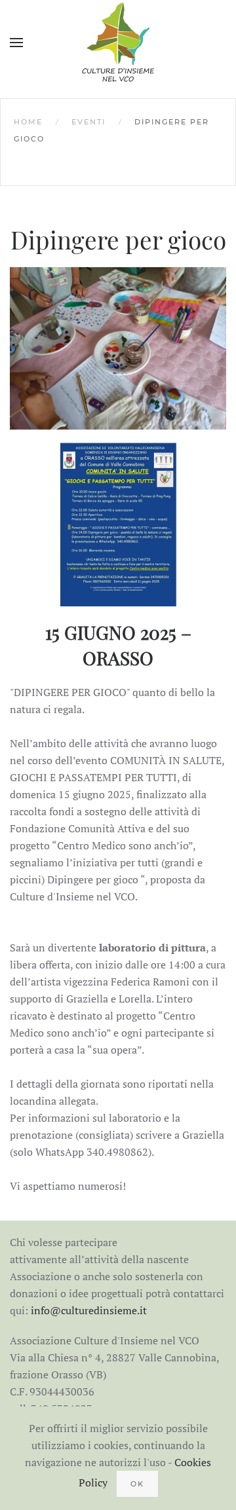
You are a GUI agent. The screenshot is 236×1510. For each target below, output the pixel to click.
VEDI (118, 348)
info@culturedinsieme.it (89, 1310)
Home (28, 121)
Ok (137, 1483)
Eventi (88, 121)
